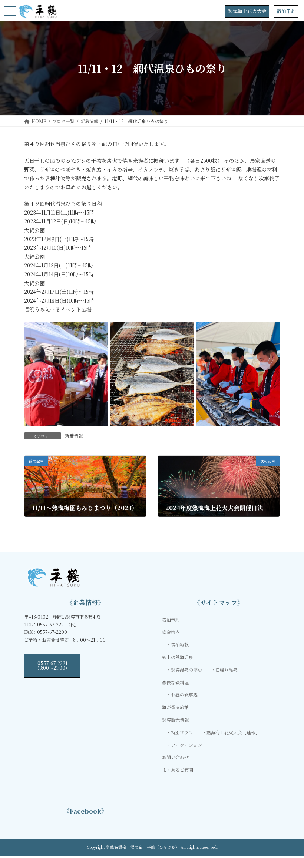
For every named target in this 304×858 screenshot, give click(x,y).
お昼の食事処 (184, 695)
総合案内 (171, 632)
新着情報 (74, 435)
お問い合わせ (175, 757)
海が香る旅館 (175, 707)
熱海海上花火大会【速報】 (233, 732)
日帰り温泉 (226, 669)
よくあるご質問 (177, 769)
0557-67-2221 (52, 665)
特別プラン (182, 732)
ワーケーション (186, 745)
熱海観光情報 (175, 719)
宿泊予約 (286, 10)
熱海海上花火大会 (247, 10)
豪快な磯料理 (175, 682)
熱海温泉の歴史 (186, 669)
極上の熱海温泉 (177, 657)
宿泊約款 (180, 645)
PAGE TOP (290, 825)
